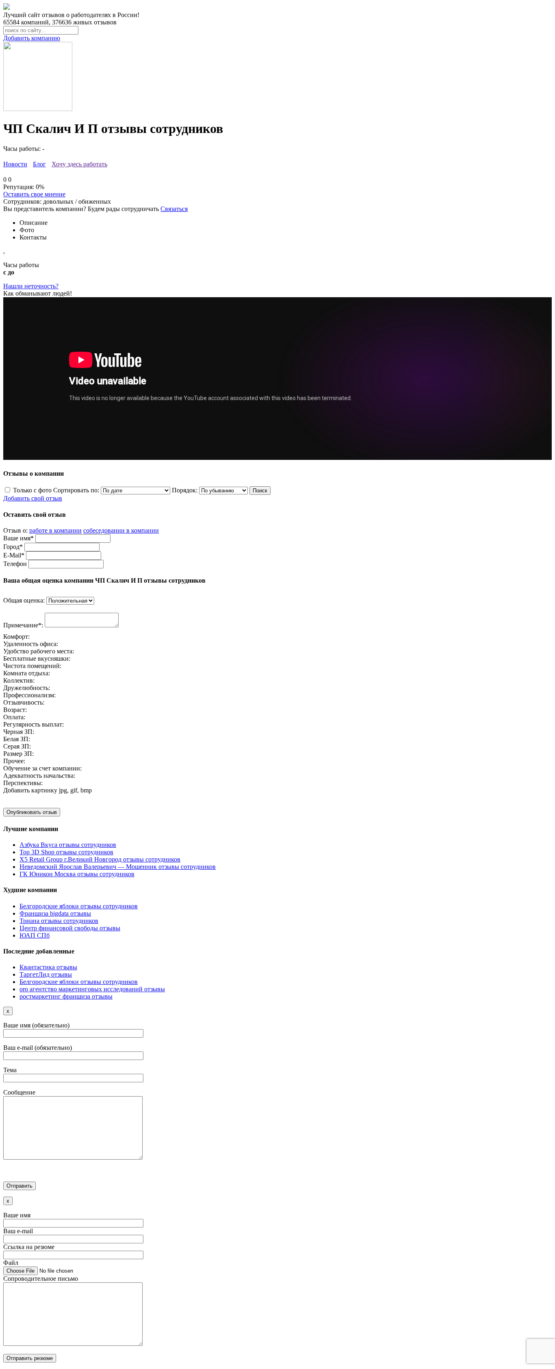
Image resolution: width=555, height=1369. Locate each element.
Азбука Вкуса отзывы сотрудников (68, 844)
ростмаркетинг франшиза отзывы (66, 996)
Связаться (174, 208)
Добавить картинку (30, 790)
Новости (15, 164)
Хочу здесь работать (79, 164)
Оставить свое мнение (34, 194)
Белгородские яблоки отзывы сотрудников (79, 906)
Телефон (15, 563)
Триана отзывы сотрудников (59, 920)
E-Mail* (13, 555)
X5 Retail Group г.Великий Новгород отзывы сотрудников (100, 859)
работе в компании (55, 530)
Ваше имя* (18, 538)
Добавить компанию (31, 38)
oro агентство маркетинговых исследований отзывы (92, 989)
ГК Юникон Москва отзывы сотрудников (77, 874)
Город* (13, 546)
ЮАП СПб (35, 935)
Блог (39, 164)
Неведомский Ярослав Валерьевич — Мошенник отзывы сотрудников (118, 866)
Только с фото (32, 490)
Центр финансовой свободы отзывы (70, 928)
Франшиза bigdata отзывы (55, 913)
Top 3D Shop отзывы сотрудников (66, 852)
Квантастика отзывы (48, 967)
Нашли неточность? (31, 286)
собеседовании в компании (121, 530)
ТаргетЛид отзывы (46, 974)
